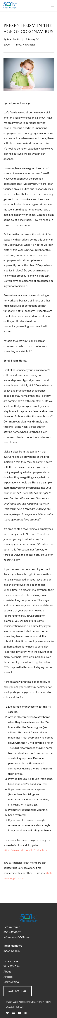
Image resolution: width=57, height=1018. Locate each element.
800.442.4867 (12, 932)
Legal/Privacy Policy (41, 1002)
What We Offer (12, 966)
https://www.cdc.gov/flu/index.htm (25, 850)
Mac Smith (13, 40)
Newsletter (28, 45)
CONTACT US (17, 991)
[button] (52, 5)
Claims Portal (11, 982)
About (7, 972)
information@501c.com (17, 937)
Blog (18, 45)
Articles (8, 977)
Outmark (19, 1007)
